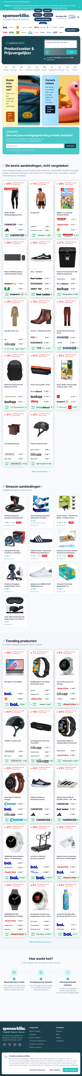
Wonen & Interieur (35, 1047)
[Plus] (24, 32)
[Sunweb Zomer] (61, 27)
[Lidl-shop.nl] (17, 32)
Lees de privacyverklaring (68, 1065)
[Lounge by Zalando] (55, 32)
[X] (10, 1044)
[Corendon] (30, 27)
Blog (57, 1034)
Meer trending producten (39, 942)
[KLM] (30, 32)
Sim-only (48, 15)
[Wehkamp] (49, 27)
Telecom (37, 15)
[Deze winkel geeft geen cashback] (51, 26)
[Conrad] (49, 32)
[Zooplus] (11, 32)
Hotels (38, 10)
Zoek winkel (71, 30)
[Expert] (61, 32)
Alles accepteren (70, 1070)
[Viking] (36, 27)
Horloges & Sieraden (36, 1044)
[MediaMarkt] (24, 27)
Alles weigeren (55, 1070)
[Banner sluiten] (79, 6)
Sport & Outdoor (35, 1037)
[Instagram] (15, 1044)
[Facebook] (4, 1044)
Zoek (71, 52)
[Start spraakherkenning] (47, 52)
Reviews (59, 1031)
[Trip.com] (42, 27)
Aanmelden (70, 146)
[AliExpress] (36, 32)
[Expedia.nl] (55, 27)
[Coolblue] (17, 27)
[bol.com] (5, 27)
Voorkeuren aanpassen (37, 1070)
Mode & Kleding (34, 1031)
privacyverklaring (30, 150)
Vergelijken (60, 1041)
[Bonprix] (42, 32)
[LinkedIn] (20, 1044)
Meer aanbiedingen (40, 471)
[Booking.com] (11, 27)
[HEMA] (5, 32)
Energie (47, 10)
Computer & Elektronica (37, 1041)
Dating (43, 24)
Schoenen (32, 1034)
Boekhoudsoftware (43, 19)
